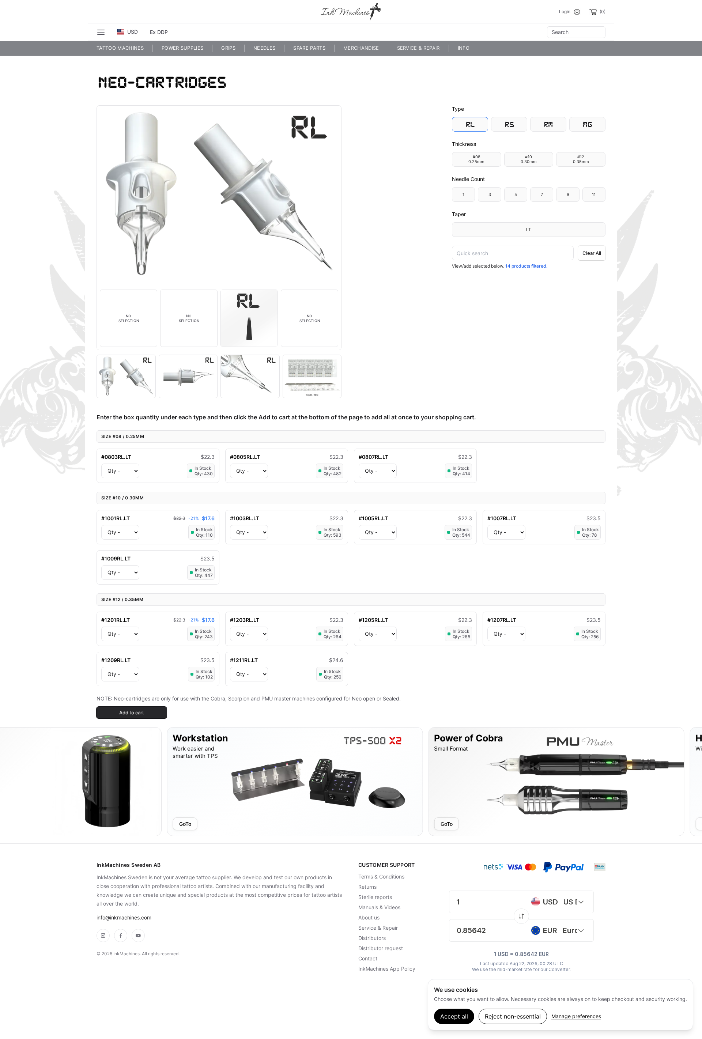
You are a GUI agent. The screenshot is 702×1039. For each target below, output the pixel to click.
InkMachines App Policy (386, 969)
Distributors (372, 938)
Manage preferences (576, 1016)
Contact (367, 958)
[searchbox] (576, 32)
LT (528, 229)
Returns (367, 887)
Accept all (454, 1016)
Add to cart (131, 712)
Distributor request (380, 948)
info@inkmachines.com (124, 917)
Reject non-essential (513, 1016)
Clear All (591, 253)
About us (369, 917)
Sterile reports (375, 897)
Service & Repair (418, 48)
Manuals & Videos (379, 907)
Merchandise (361, 48)
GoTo (107, 823)
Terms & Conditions (381, 876)
